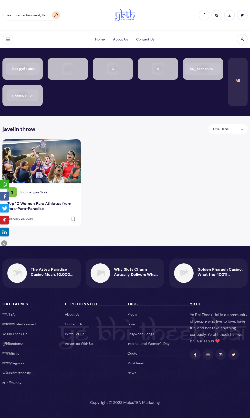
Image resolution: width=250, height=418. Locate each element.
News (131, 373)
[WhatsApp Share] (4, 184)
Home (100, 39)
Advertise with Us (79, 343)
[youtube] (229, 15)
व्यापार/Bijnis (10, 353)
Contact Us (145, 39)
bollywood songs (140, 334)
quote (132, 353)
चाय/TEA (8, 314)
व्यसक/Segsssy (13, 363)
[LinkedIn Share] (4, 232)
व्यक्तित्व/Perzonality (16, 373)
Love (131, 324)
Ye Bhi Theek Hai (15, 334)
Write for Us (74, 334)
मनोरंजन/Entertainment (19, 324)
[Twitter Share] (4, 208)
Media (132, 314)
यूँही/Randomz (12, 343)
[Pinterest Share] (4, 220)
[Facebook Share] (4, 196)
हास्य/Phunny (11, 382)
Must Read (135, 363)
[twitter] (242, 15)
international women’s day (148, 343)
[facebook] (204, 15)
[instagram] (216, 15)
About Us (120, 39)
